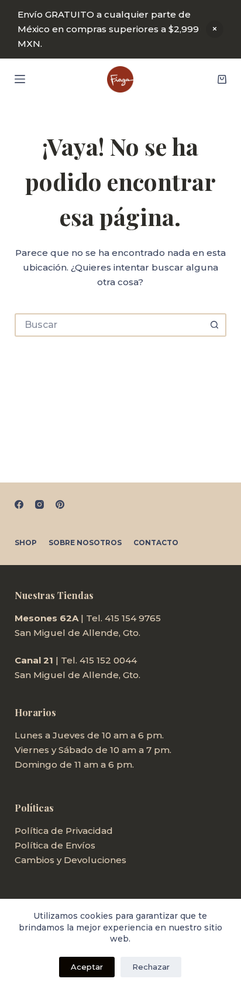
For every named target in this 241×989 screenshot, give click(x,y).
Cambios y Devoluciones (70, 859)
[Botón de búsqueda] (214, 325)
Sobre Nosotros (85, 542)
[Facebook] (19, 504)
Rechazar (151, 966)
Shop (26, 542)
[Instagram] (39, 504)
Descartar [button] (214, 29)
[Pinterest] (60, 504)
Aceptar (87, 966)
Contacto (155, 542)
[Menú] (20, 79)
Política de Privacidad (64, 830)
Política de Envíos (55, 845)
